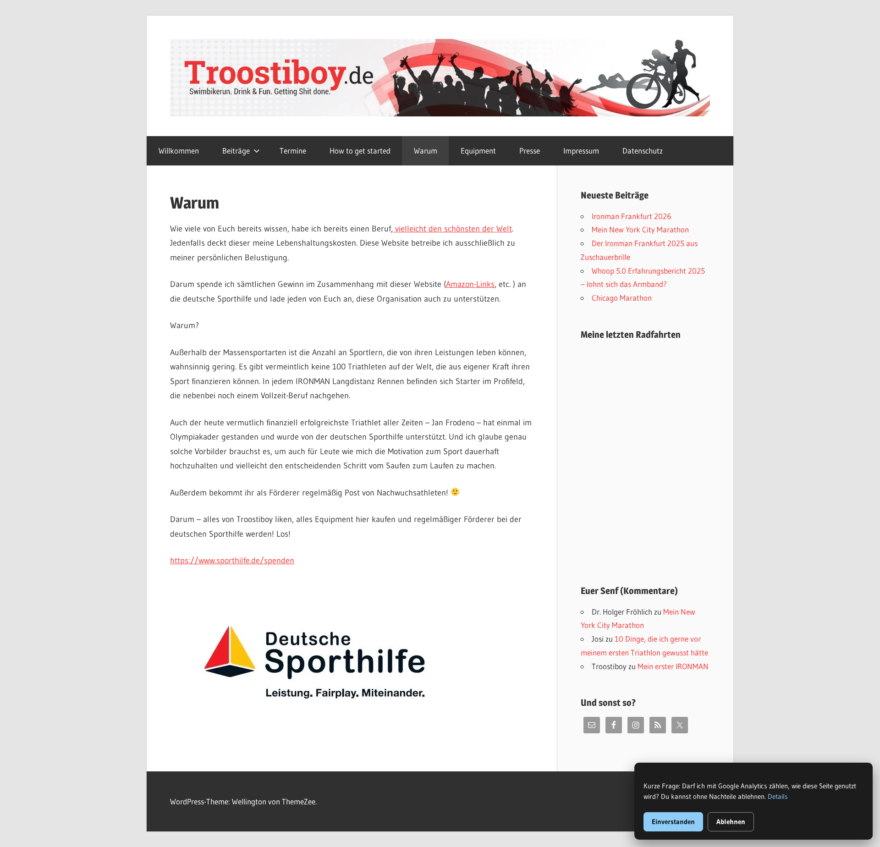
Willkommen (179, 150)
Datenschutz (642, 150)
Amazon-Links (470, 284)
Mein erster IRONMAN (673, 666)
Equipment (478, 150)
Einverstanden (673, 821)
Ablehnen (730, 821)
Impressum (581, 150)
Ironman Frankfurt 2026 (631, 216)
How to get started (360, 150)
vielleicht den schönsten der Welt (452, 229)
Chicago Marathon (622, 297)
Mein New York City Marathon (640, 229)
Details (778, 796)
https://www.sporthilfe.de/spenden (232, 561)
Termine (293, 150)
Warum (425, 150)
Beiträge (236, 150)
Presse (529, 150)
